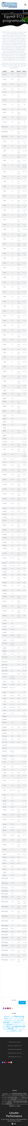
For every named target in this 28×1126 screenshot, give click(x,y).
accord (6, 1016)
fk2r (16, 1020)
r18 (4, 1029)
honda (6, 1022)
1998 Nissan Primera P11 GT (15, 1045)
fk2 (14, 1020)
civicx (10, 1019)
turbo (13, 1030)
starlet (20, 1029)
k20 (15, 1022)
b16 (12, 1016)
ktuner (9, 1024)
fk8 (18, 1021)
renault (15, 1029)
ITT (18, 43)
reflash (10, 1028)
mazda (16, 1025)
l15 (13, 1025)
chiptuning (18, 1016)
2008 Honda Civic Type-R (15, 1042)
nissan (3, 1027)
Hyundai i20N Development (14, 1049)
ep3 (12, 1020)
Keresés (14, 1000)
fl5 (20, 1020)
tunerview (8, 1031)
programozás (19, 1026)
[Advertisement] (14, 981)
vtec (20, 1031)
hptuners (11, 1022)
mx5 (24, 1025)
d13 (16, 1019)
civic (6, 1018)
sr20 (18, 1029)
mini (26, 1099)
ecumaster (7, 1021)
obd (8, 1026)
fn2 (22, 1020)
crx (12, 1018)
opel (11, 1026)
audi (10, 1016)
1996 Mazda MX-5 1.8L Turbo (14, 1053)
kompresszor (22, 1022)
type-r (17, 1031)
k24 (18, 1023)
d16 (18, 1018)
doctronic (21, 1019)
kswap (4, 1025)
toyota (23, 1029)
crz (14, 1019)
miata (24, 1099)
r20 (6, 1029)
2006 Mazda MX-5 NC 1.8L (14, 1056)
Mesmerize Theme (16, 1121)
